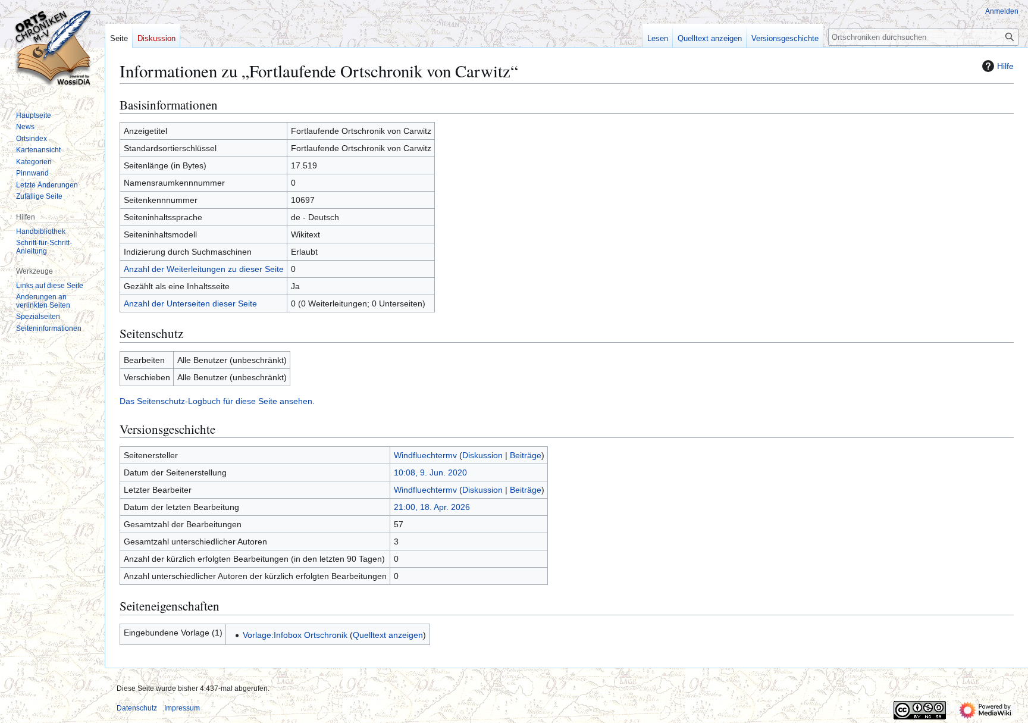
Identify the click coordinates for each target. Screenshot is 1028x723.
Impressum (182, 708)
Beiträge (525, 455)
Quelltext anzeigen (388, 635)
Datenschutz (137, 708)
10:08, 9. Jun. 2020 (430, 472)
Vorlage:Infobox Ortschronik (295, 635)
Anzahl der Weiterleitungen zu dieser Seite (204, 269)
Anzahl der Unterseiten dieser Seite (190, 303)
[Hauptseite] (52, 47)
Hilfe (1005, 66)
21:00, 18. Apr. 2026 (432, 507)
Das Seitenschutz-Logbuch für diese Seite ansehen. (217, 401)
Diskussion (482, 455)
